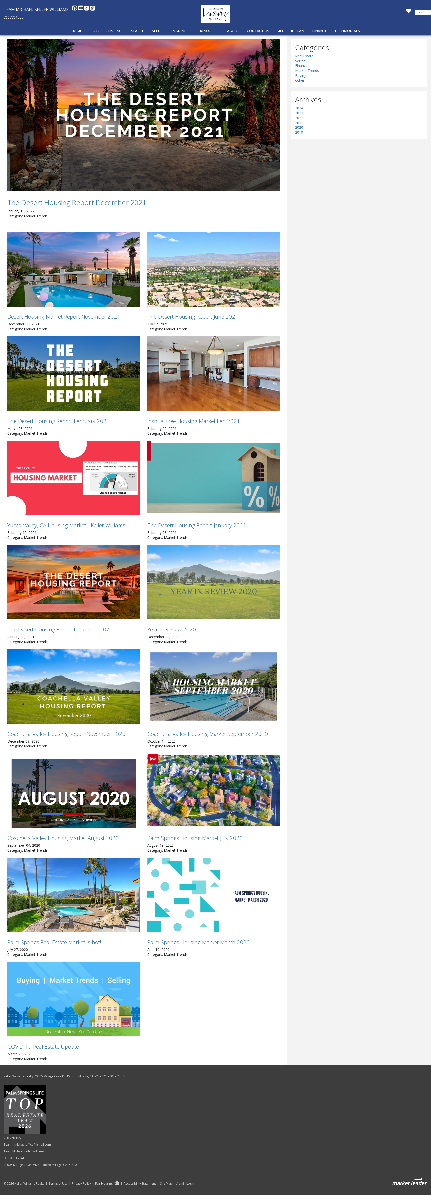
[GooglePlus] (92, 9)
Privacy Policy (81, 1184)
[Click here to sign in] (409, 12)
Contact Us (258, 30)
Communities (179, 30)
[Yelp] (87, 9)
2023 (299, 113)
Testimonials (347, 30)
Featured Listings (106, 30)
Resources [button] (210, 30)
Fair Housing (104, 1183)
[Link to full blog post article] (143, 115)
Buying (300, 75)
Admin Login (185, 1184)
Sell (156, 30)
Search (137, 30)
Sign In (422, 12)
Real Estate (304, 56)
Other (299, 80)
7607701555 (14, 17)
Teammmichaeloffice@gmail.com (27, 1144)
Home (76, 30)
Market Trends (307, 70)
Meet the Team (291, 30)
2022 (299, 117)
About (233, 30)
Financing (302, 65)
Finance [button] (319, 30)
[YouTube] (81, 9)
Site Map (166, 1184)
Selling (300, 61)
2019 (299, 132)
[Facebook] (75, 9)
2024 (299, 108)
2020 (299, 127)
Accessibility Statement (140, 1184)
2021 (299, 122)
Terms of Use (58, 1184)
